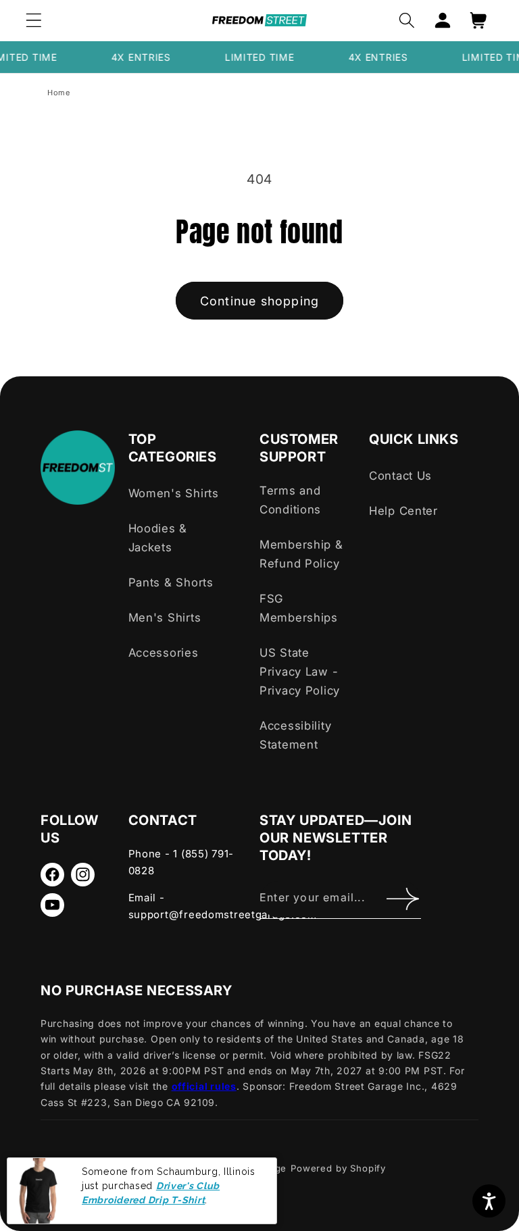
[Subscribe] (402, 899)
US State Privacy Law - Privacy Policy (300, 671)
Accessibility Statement (295, 735)
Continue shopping (259, 301)
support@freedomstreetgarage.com (222, 914)
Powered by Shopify (338, 1168)
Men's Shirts (164, 617)
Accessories (163, 652)
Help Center (403, 511)
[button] (34, 21)
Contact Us (400, 475)
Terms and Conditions (290, 500)
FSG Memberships (299, 608)
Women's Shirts (173, 493)
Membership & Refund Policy (301, 554)
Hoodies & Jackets (157, 538)
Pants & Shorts (171, 582)
